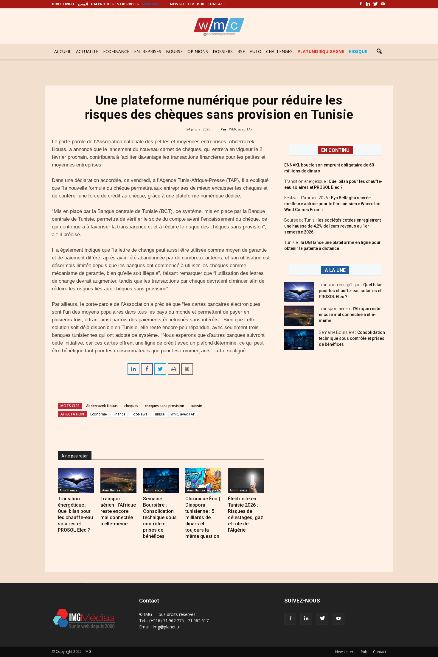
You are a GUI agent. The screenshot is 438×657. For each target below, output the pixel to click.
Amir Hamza (68, 490)
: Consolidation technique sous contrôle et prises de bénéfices (352, 338)
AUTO (255, 51)
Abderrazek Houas (102, 405)
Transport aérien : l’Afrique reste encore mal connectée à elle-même (118, 511)
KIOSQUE (358, 51)
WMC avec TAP (241, 129)
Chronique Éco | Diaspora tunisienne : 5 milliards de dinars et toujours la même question (202, 517)
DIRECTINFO (63, 4)
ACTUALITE (87, 51)
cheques (131, 405)
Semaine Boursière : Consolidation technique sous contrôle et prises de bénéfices (160, 517)
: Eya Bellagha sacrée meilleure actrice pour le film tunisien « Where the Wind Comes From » (332, 203)
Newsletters (345, 651)
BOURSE (174, 51)
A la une (335, 270)
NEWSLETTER (182, 4)
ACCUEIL (62, 51)
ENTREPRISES (147, 51)
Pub (364, 651)
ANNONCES (152, 4)
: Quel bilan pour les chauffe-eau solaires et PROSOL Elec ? (351, 290)
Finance (119, 414)
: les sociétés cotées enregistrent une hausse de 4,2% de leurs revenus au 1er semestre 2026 (332, 226)
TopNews (139, 414)
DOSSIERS (223, 51)
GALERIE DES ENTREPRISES (115, 4)
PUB (200, 4)
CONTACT (216, 4)
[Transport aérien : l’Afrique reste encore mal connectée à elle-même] (118, 480)
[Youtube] (383, 4)
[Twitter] (375, 4)
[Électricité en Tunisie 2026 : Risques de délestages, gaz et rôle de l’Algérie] (246, 480)
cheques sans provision (164, 405)
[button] (379, 51)
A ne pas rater (74, 456)
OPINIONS (197, 51)
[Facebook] (360, 4)
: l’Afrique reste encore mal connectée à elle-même (349, 314)
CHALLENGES (279, 51)
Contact (379, 651)
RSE (241, 51)
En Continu (335, 150)
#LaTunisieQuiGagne (320, 51)
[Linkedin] (368, 4)
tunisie (196, 405)
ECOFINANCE (116, 51)
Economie (98, 414)
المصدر (82, 4)
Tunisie (159, 414)
